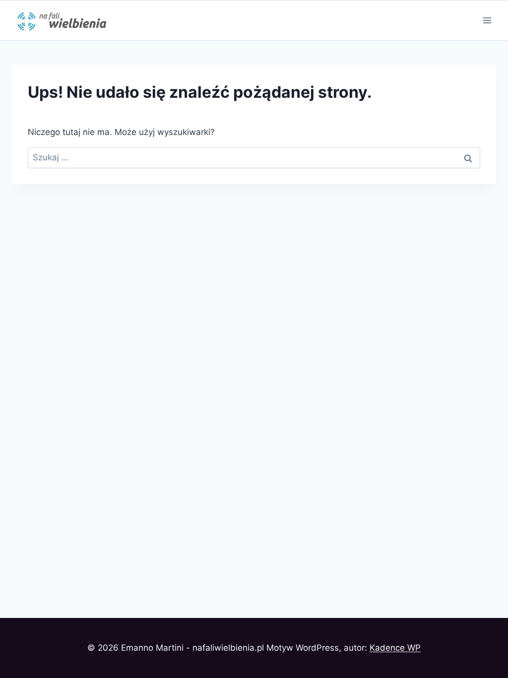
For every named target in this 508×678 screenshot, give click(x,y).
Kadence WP (395, 648)
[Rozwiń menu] (487, 20)
